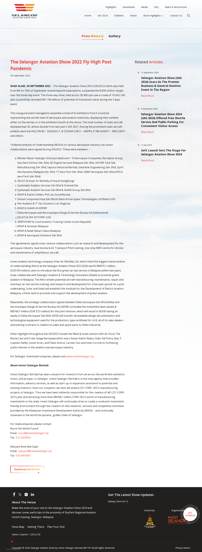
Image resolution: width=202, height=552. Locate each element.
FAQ (156, 7)
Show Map (18, 527)
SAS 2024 (103, 15)
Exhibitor (119, 15)
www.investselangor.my (80, 356)
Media (144, 7)
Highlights (110, 7)
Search (188, 15)
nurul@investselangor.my (33, 433)
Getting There (35, 527)
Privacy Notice (182, 547)
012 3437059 (23, 437)
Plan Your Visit (56, 527)
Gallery (114, 36)
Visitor (133, 15)
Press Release (93, 36)
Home (87, 15)
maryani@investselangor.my (35, 451)
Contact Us (176, 15)
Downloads (129, 7)
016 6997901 (23, 455)
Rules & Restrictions (176, 7)
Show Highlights (152, 15)
